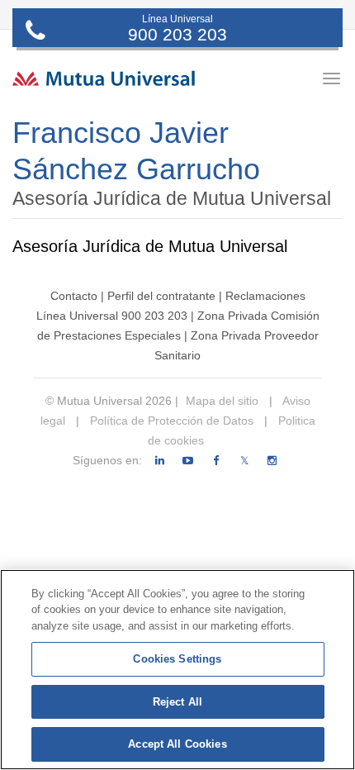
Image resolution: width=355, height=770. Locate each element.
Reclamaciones (265, 295)
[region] (177, 669)
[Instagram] (272, 461)
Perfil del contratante (161, 295)
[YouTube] (188, 461)
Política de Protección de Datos (170, 420)
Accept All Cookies (177, 744)
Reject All (177, 702)
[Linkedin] (159, 461)
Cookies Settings (177, 659)
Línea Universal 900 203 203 (111, 315)
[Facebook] (216, 461)
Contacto (73, 295)
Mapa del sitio (222, 400)
